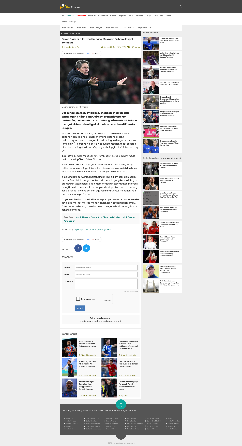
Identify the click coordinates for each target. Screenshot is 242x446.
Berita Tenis (69, 429)
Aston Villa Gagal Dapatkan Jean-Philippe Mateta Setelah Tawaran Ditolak (86, 386)
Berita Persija (131, 421)
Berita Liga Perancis (93, 426)
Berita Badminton (72, 423)
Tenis (130, 16)
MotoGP (92, 16)
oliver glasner (105, 229)
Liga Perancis (112, 28)
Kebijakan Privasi (85, 410)
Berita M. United (112, 418)
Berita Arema (131, 426)
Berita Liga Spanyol (93, 423)
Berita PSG (110, 429)
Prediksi (70, 16)
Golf (156, 16)
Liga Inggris (67, 28)
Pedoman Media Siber (105, 410)
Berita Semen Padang (135, 423)
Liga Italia (81, 28)
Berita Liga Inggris (92, 418)
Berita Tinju (69, 426)
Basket (113, 16)
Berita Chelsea (111, 426)
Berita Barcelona (153, 418)
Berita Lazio (172, 418)
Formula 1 (139, 16)
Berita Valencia (173, 423)
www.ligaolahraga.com (124, 443)
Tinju (149, 16)
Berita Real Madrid (153, 421)
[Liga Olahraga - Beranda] (70, 6)
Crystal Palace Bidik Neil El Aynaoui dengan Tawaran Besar (128, 364)
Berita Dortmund (153, 423)
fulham (93, 229)
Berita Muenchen (174, 421)
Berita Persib (131, 418)
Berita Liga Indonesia (93, 429)
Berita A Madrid (173, 426)
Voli (161, 16)
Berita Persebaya (133, 429)
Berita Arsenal (111, 421)
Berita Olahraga (69, 22)
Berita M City (172, 429)
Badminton (103, 16)
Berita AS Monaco (153, 429)
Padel (168, 16)
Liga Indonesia (144, 28)
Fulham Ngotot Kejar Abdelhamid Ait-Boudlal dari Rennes (87, 364)
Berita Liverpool (112, 423)
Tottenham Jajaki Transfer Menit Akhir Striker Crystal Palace (87, 343)
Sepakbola (81, 16)
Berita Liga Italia (91, 421)
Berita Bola (69, 418)
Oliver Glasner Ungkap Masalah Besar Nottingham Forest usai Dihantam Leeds (128, 345)
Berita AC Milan (152, 426)
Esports (122, 16)
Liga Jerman (128, 28)
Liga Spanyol (96, 28)
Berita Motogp (71, 421)
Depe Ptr (75, 47)
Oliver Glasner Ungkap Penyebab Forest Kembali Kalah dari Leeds (128, 385)
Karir (134, 410)
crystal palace (81, 229)
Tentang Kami (69, 410)
